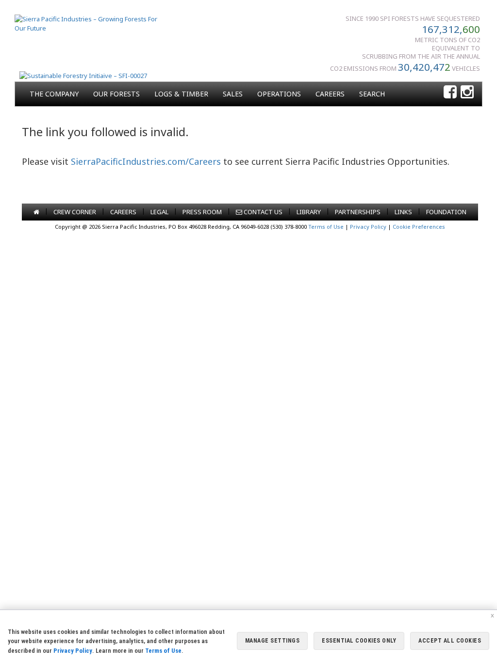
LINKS (403, 211)
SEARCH (372, 93)
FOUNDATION (446, 211)
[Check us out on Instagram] (467, 92)
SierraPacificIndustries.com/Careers (146, 161)
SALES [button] (233, 93)
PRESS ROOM (202, 211)
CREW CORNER (74, 211)
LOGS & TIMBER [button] (181, 93)
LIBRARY (309, 211)
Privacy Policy (368, 226)
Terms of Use (326, 226)
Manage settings (272, 640)
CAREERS (330, 93)
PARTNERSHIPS (358, 211)
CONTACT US (262, 211)
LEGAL (159, 211)
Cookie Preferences (419, 226)
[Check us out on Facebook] (450, 92)
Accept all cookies (449, 640)
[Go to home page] (36, 211)
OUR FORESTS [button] (116, 93)
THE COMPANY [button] (54, 93)
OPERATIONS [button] (279, 93)
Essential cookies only (359, 640)
